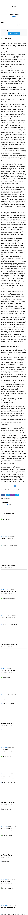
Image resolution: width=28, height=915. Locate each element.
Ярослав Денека (14, 14)
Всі (21, 490)
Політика (2, 778)
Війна (2, 540)
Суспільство (7, 498)
